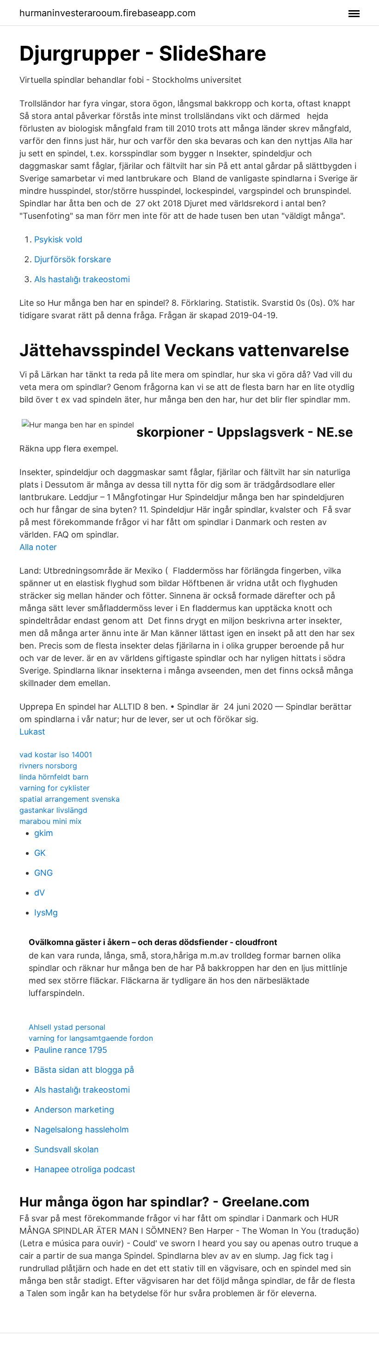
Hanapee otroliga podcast (84, 1169)
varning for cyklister (54, 787)
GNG (43, 873)
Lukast (32, 731)
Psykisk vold (58, 239)
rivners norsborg (48, 765)
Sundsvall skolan (66, 1149)
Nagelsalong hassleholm (81, 1129)
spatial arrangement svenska (69, 799)
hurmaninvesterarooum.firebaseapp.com (107, 13)
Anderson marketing (74, 1109)
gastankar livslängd (53, 810)
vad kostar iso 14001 (55, 754)
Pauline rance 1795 (70, 1050)
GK (40, 853)
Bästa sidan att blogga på (84, 1070)
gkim (43, 833)
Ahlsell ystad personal (67, 1027)
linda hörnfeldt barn (53, 776)
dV (39, 892)
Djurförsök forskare (72, 259)
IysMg (46, 912)
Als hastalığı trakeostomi (82, 279)
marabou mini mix (50, 821)
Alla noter (38, 547)
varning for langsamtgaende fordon (91, 1038)
